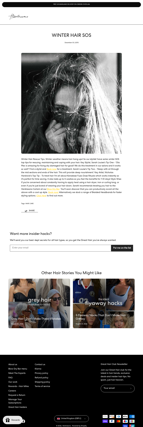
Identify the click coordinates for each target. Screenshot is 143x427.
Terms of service (42, 386)
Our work (12, 382)
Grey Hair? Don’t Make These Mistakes (36, 319)
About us (12, 365)
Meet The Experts (16, 373)
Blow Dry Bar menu (17, 369)
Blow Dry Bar (53, 189)
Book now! (53, 192)
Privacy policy (41, 373)
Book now (51, 169)
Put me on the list (122, 248)
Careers (12, 391)
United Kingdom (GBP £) (71, 419)
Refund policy (41, 378)
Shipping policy (42, 382)
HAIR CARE (29, 203)
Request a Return (16, 395)
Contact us (40, 365)
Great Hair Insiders (17, 407)
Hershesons (66, 426)
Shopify (83, 426)
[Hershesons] (18, 16)
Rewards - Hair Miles (18, 386)
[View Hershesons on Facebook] (23, 421)
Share (32, 211)
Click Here (41, 196)
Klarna (38, 369)
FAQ (10, 378)
